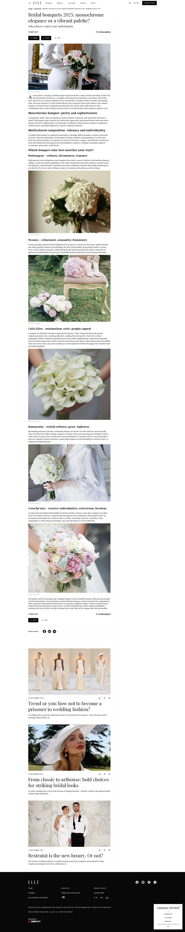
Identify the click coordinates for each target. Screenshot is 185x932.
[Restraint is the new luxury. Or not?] (69, 824)
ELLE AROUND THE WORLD (38, 897)
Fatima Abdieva (104, 32)
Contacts (65, 888)
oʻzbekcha (168, 914)
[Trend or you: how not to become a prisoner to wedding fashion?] (69, 671)
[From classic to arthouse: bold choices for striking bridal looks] (69, 747)
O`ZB (96, 897)
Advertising (99, 893)
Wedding (37, 9)
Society (83, 3)
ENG (107, 897)
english (168, 921)
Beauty (60, 3)
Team (30, 888)
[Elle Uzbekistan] (37, 3)
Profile (137, 3)
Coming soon (149, 3)
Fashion (48, 3)
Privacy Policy (100, 888)
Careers (31, 893)
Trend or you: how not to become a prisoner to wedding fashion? (64, 706)
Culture (71, 3)
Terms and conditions (70, 893)
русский (168, 917)
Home (30, 9)
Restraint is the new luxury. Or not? (65, 855)
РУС (101, 897)
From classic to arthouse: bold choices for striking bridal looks (68, 782)
